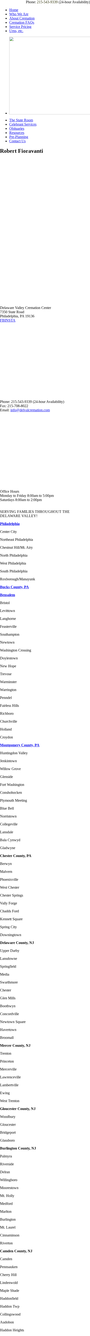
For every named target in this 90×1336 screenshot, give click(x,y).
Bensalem (7, 595)
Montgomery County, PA (19, 745)
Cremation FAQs (21, 22)
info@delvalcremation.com (30, 410)
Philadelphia (10, 524)
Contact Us (17, 141)
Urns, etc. (16, 31)
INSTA (10, 320)
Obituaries (16, 128)
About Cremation (22, 18)
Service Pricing (20, 27)
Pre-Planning (18, 137)
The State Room (21, 120)
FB (2, 320)
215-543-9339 (47, 2)
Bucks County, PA (14, 587)
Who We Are (18, 14)
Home (13, 10)
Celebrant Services (22, 124)
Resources (16, 133)
